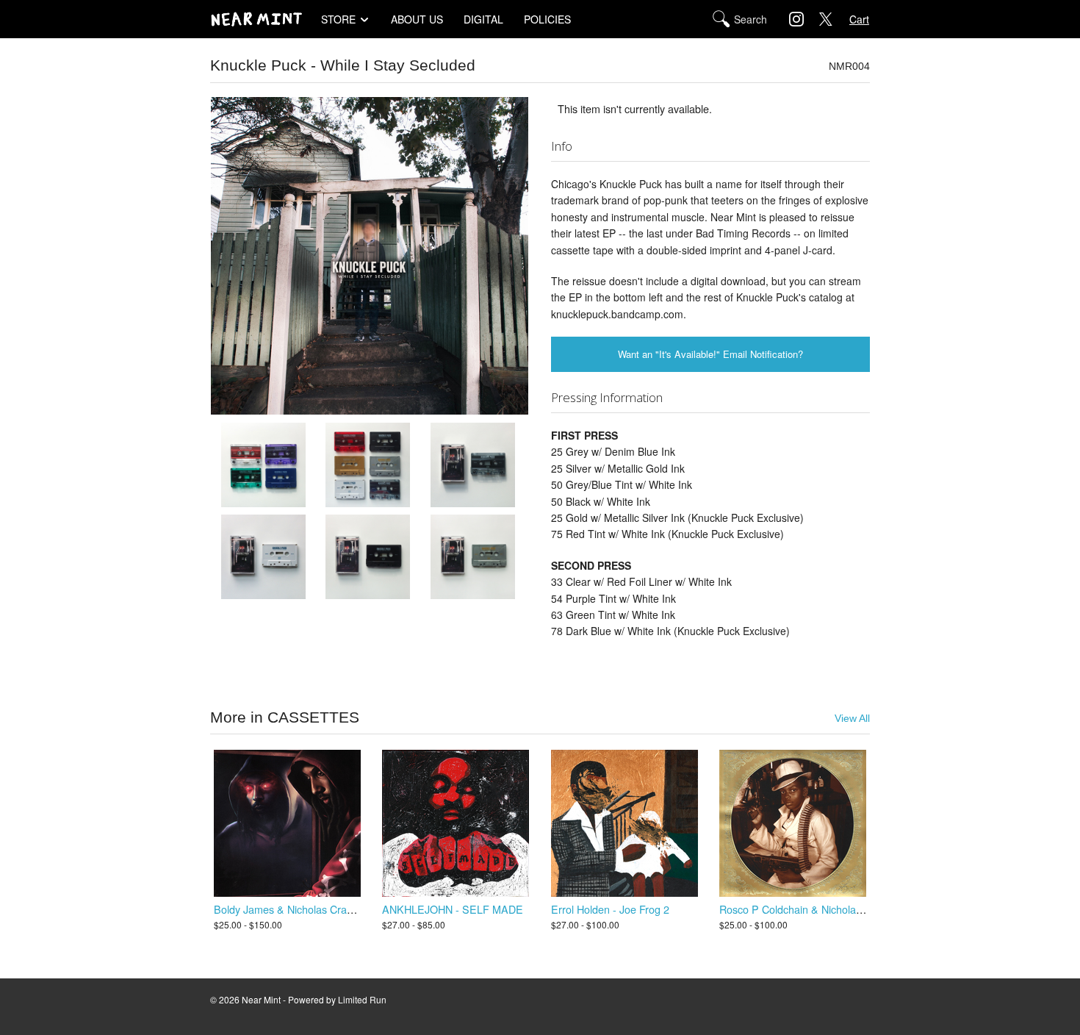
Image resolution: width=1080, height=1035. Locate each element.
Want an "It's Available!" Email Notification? (710, 354)
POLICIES (547, 19)
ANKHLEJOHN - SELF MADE (452, 909)
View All (852, 718)
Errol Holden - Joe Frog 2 (610, 909)
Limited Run (362, 999)
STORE (338, 19)
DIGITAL (483, 19)
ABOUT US (417, 19)
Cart (859, 19)
